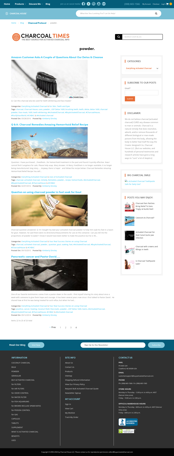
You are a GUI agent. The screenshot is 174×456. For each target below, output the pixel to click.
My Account (146, 4)
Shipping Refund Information (77, 380)
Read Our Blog (17, 345)
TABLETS (15, 423)
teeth (81, 109)
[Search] (156, 13)
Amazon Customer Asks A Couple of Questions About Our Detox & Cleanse (57, 57)
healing (34, 309)
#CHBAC (30, 115)
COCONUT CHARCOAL (20, 363)
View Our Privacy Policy (75, 384)
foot (70, 244)
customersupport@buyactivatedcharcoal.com (136, 376)
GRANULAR (16, 376)
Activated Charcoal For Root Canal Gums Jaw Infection (145, 235)
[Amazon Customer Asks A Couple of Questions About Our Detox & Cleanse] (49, 81)
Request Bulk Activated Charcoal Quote (81, 388)
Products (69, 371)
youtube (99, 4)
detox (86, 109)
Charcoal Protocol (37, 23)
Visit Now (36, 345)
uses (41, 109)
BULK (13, 367)
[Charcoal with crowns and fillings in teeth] (129, 250)
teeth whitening (40, 112)
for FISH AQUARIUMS (20, 401)
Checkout (156, 4)
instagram (93, 4)
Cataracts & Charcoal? (145, 217)
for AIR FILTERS (17, 388)
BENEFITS (15, 436)
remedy (44, 180)
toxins (84, 309)
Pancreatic (54, 309)
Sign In (68, 404)
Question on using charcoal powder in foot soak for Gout (46, 192)
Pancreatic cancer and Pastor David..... (35, 256)
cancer (27, 309)
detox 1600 (94, 109)
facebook (83, 4)
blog (104, 4)
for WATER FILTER (18, 397)
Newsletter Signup (73, 393)
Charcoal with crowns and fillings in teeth (147, 248)
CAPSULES (15, 419)
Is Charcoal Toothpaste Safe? (145, 262)
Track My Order (71, 417)
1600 (30, 112)
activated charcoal (32, 180)
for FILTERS (16, 384)
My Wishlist (70, 413)
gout (59, 244)
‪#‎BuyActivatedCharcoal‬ (75, 112)
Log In (163, 4)
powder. (46, 109)
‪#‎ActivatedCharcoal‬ (56, 112)
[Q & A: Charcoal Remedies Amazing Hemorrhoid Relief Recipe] (49, 143)
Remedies (52, 180)
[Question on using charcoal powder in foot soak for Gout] (49, 210)
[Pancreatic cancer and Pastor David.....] (49, 275)
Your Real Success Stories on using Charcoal (68, 241)
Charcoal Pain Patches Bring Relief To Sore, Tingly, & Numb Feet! (145, 206)
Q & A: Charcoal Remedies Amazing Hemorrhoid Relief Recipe (49, 124)
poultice (19, 309)
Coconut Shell (44, 309)
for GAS (14, 414)
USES (13, 440)
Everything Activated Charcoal (34, 106)
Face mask (23, 112)
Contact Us (69, 367)
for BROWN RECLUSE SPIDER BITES (26, 406)
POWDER (15, 371)
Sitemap (68, 376)
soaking (65, 244)
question (52, 244)
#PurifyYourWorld (18, 115)
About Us (69, 363)
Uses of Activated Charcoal (60, 177)
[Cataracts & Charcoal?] (129, 221)
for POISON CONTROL (20, 410)
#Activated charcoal (45, 115)
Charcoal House (31, 109)
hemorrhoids (77, 180)
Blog (48, 4)
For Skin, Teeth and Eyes (59, 106)
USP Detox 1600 (58, 109)
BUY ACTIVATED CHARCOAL (23, 380)
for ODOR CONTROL (20, 393)
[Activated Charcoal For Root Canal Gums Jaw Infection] (129, 235)
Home (7, 4)
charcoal (19, 109)
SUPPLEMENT (17, 427)
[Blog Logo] (46, 37)
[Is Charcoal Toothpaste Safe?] (129, 264)
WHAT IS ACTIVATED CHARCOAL (24, 432)
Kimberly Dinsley (49, 118)
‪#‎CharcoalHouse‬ (93, 112)
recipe (68, 180)
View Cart (69, 408)
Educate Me (35, 4)
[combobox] (118, 13)
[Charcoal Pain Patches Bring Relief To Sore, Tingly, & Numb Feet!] (129, 206)
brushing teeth (71, 109)
